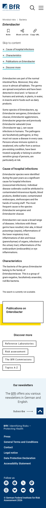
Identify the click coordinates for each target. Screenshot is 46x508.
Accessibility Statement (17, 463)
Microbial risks (9, 19)
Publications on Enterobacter (20, 61)
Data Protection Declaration (19, 458)
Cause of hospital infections (20, 49)
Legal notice (11, 452)
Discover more (13, 67)
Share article (22, 35)
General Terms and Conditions (21, 441)
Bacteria (23, 19)
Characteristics (13, 55)
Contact (8, 447)
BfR (13, 393)
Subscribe (19, 411)
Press (7, 436)
